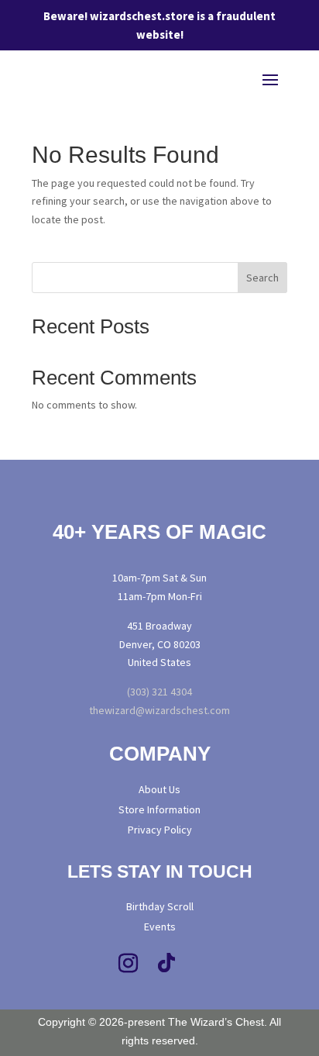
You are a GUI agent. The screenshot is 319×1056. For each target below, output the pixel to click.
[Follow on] (237, 963)
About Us (159, 789)
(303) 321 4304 (159, 692)
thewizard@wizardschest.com (159, 710)
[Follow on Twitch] (205, 963)
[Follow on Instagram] (127, 963)
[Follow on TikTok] (166, 963)
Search (262, 278)
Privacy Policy (160, 830)
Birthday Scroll (160, 906)
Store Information (159, 809)
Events (160, 926)
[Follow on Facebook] (89, 963)
